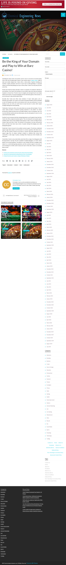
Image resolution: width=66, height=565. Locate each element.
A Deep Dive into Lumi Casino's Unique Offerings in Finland (16, 155)
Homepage (4, 54)
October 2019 (50, 337)
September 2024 (50, 173)
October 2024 (50, 170)
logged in (10, 172)
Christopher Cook (8, 75)
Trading (48, 438)
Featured (48, 379)
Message (47, 78)
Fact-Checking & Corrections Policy (55, 452)
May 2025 (49, 149)
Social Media (49, 426)
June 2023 (49, 218)
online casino (26, 164)
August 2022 (49, 248)
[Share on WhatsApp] (16, 161)
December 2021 (50, 269)
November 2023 (50, 203)
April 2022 (49, 260)
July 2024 (49, 179)
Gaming (48, 394)
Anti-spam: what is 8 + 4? (50, 91)
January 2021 (49, 298)
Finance (48, 382)
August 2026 (49, 104)
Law (47, 408)
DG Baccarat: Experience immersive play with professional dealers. (18, 152)
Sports (48, 429)
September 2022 (50, 245)
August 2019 (49, 343)
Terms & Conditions (60, 447)
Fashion (48, 376)
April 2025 (49, 152)
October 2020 (50, 307)
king (21, 164)
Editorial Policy (55, 450)
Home (55, 442)
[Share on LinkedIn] (13, 161)
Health (48, 396)
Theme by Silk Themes (32, 563)
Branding (49, 358)
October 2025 (50, 134)
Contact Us (50, 442)
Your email (47, 66)
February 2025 (50, 158)
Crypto (48, 364)
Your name (47, 61)
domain (16, 164)
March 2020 (49, 322)
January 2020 (49, 328)
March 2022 (49, 263)
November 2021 (50, 272)
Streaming (49, 432)
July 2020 (49, 316)
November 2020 (50, 304)
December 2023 (50, 200)
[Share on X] (10, 161)
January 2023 (49, 233)
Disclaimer (51, 445)
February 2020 (50, 325)
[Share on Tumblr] (25, 161)
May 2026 (49, 113)
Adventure (49, 355)
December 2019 (50, 331)
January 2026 (49, 125)
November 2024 (50, 167)
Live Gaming (10, 54)
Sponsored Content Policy (56, 455)
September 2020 (50, 310)
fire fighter (49, 385)
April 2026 (49, 116)
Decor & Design (50, 367)
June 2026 (49, 110)
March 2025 (49, 155)
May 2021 (49, 287)
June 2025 (49, 146)
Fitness (48, 388)
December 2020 (50, 301)
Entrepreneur (49, 373)
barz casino (9, 164)
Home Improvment (50, 399)
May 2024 (49, 185)
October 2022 (50, 242)
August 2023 (49, 212)
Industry (48, 403)
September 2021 (50, 278)
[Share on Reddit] (22, 161)
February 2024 (50, 194)
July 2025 (49, 143)
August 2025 (49, 140)
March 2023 (49, 227)
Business (48, 361)
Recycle (48, 420)
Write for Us (58, 445)
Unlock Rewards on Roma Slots (30, 234)
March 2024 (49, 191)
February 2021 (50, 295)
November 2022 (50, 239)
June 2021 (49, 284)
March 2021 (49, 292)
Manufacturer (50, 414)
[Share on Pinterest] (19, 161)
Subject (46, 71)
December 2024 (50, 164)
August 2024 (49, 176)
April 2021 (49, 289)
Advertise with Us (50, 447)
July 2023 (49, 215)
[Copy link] (32, 161)
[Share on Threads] (29, 161)
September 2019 (50, 340)
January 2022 (49, 266)
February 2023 (50, 230)
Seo (47, 423)
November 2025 (50, 131)
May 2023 (49, 221)
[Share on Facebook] (7, 161)
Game (48, 391)
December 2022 (50, 236)
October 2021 (50, 275)
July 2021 (49, 281)
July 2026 (49, 107)
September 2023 (50, 209)
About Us (61, 442)
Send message (49, 96)
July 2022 (49, 251)
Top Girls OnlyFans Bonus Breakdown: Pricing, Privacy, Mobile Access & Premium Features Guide (33, 505)
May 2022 (49, 257)
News (48, 417)
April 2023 (49, 224)
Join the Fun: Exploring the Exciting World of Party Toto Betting (18, 154)
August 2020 (49, 313)
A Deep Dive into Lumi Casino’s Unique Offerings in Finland (10, 215)
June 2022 (49, 254)
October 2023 (50, 206)
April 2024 (49, 188)
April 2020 (49, 319)
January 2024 (49, 197)
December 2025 (50, 128)
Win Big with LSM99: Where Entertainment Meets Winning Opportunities (10, 233)
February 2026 (50, 122)
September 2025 (50, 137)
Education (49, 370)
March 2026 (49, 119)
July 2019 (49, 346)
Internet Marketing (51, 405)
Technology (49, 435)
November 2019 (50, 334)
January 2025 (49, 161)
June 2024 (49, 182)
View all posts (16, 188)
